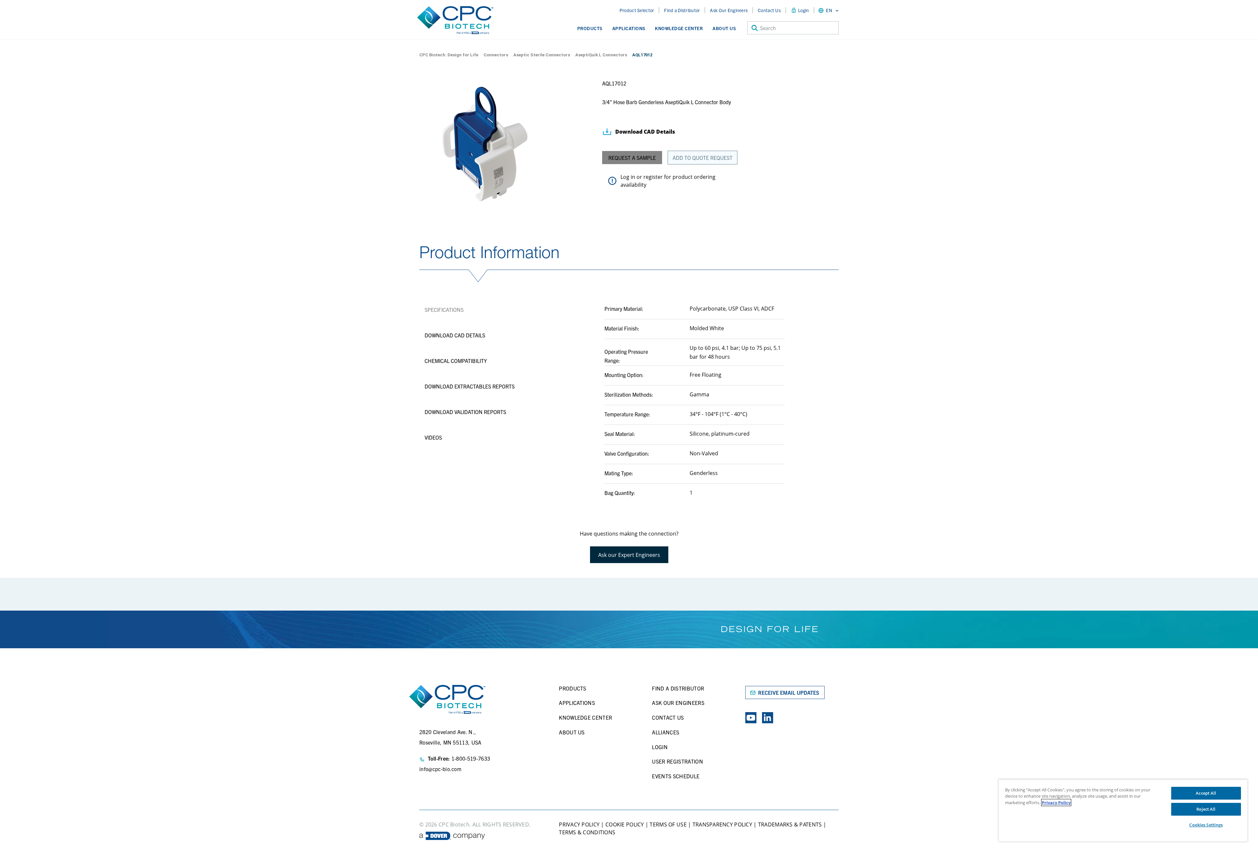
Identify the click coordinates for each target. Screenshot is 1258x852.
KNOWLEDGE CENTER (585, 717)
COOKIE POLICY (624, 824)
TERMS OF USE (667, 824)
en (829, 10)
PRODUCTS (572, 688)
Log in (627, 176)
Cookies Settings (1206, 825)
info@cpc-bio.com (440, 769)
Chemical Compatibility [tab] (456, 360)
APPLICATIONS (577, 702)
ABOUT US (572, 732)
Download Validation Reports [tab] (465, 411)
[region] (1123, 810)
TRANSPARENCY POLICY (722, 824)
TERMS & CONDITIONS (587, 832)
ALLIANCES (665, 732)
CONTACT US (668, 717)
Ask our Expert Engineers (629, 555)
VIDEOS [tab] (433, 437)
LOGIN (660, 747)
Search (768, 28)
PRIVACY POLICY (579, 824)
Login (803, 10)
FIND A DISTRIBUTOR (678, 688)
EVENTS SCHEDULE (675, 776)
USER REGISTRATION (677, 761)
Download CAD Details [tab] (455, 335)
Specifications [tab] (444, 309)
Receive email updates (788, 692)
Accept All (1206, 793)
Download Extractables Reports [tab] (470, 386)
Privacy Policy (1056, 802)
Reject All (1205, 809)
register (653, 176)
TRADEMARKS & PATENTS (790, 824)
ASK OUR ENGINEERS (678, 702)
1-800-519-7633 (470, 758)
